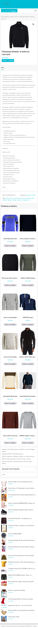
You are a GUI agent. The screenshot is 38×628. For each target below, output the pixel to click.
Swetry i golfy (14, 16)
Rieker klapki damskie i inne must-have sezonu (16, 459)
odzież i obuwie (7, 200)
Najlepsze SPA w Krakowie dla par (12, 454)
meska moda (30, 198)
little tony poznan (20, 198)
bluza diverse (10, 198)
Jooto (8, 626)
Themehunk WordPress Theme (27, 626)
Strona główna (5, 16)
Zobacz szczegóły (8, 60)
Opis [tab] (2, 67)
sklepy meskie (17, 200)
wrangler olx (26, 200)
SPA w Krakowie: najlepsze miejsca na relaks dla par (18, 456)
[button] (33, 24)
